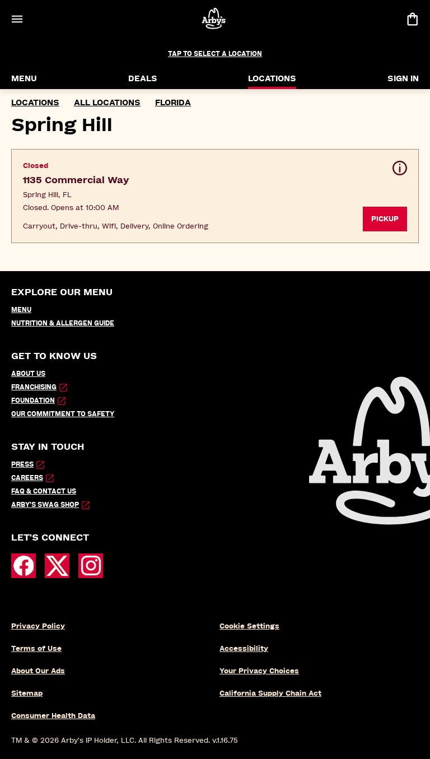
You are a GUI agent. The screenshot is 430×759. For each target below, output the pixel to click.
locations (35, 103)
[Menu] (17, 19)
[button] (215, 196)
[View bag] (412, 19)
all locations (107, 103)
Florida (173, 103)
